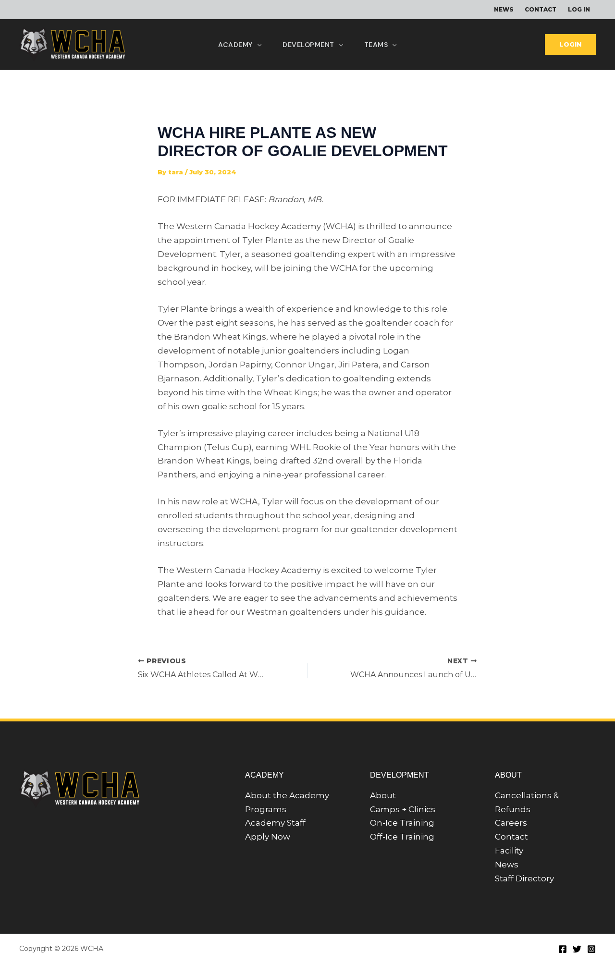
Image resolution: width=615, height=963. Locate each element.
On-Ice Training (402, 823)
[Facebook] (562, 949)
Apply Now (267, 836)
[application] (257, 44)
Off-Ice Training (402, 836)
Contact (511, 836)
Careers (511, 823)
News (506, 864)
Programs (265, 809)
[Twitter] (577, 949)
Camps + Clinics (402, 809)
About (383, 795)
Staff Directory (524, 878)
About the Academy (287, 795)
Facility (509, 850)
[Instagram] (591, 949)
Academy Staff (275, 823)
